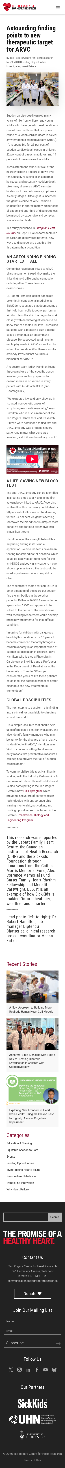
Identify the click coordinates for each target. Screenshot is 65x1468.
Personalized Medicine (21, 1176)
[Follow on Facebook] (36, 1370)
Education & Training (19, 1143)
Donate (29, 1293)
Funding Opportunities (33, 62)
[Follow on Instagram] (19, 1370)
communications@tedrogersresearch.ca (33, 1281)
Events (10, 1156)
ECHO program (32, 791)
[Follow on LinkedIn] (28, 1370)
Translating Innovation (20, 1183)
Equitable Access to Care (22, 1150)
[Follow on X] (10, 1370)
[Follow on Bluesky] (54, 1370)
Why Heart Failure (17, 1189)
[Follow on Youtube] (45, 1370)
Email (9, 1331)
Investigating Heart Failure (21, 66)
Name (10, 1321)
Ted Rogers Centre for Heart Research (31, 57)
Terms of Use (32, 1460)
